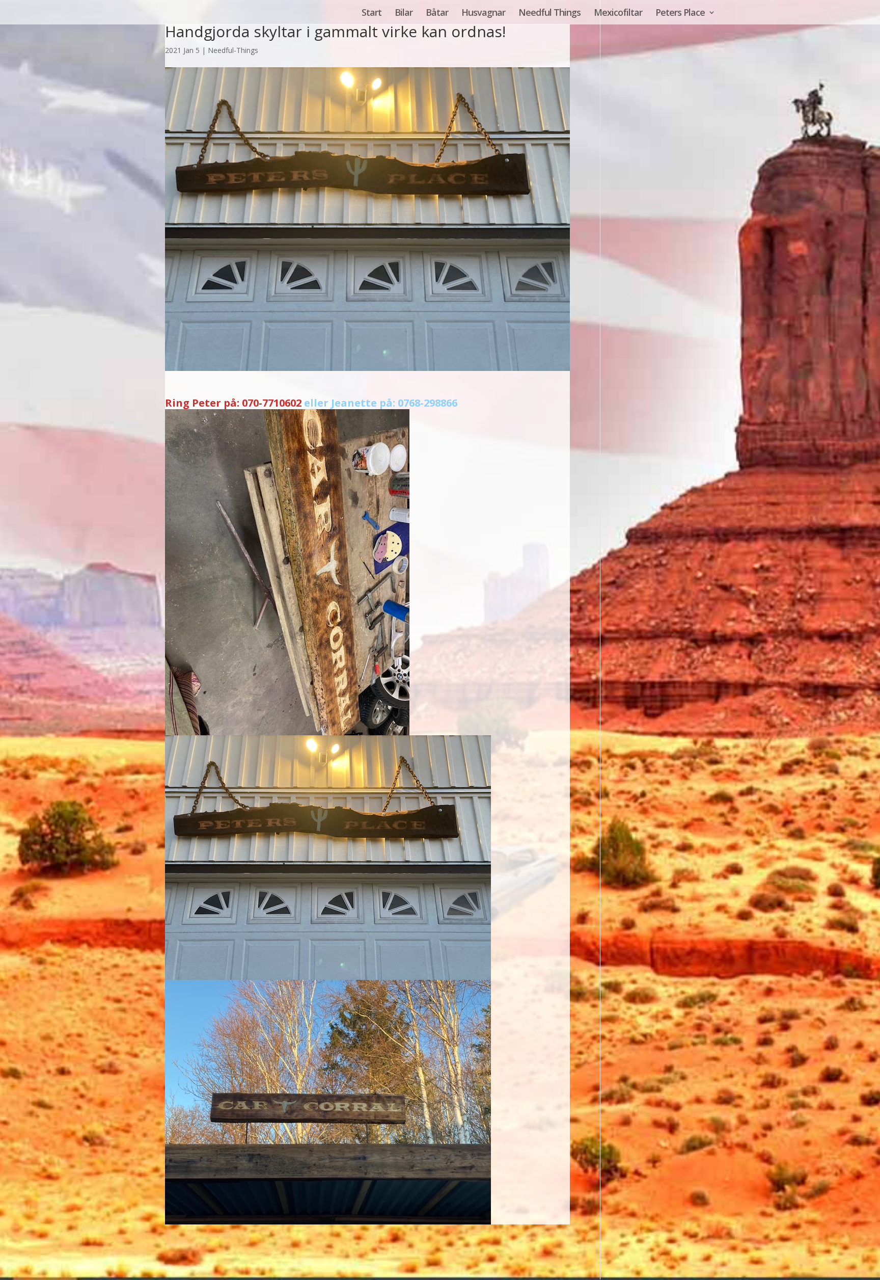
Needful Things (549, 13)
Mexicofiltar (618, 13)
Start (371, 13)
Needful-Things (233, 50)
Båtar (437, 13)
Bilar (404, 13)
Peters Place (680, 13)
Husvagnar (483, 13)
